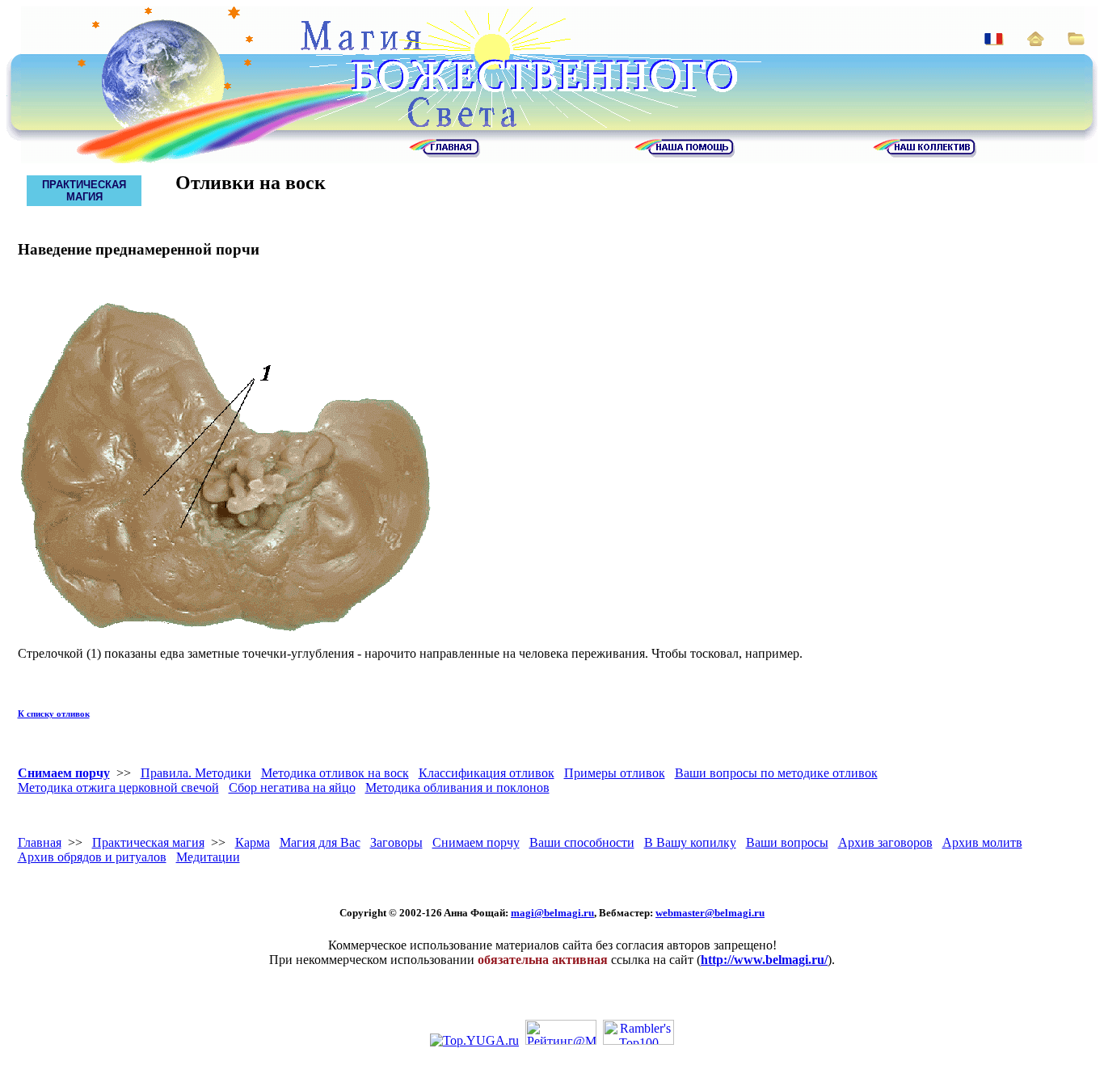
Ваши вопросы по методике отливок (776, 773)
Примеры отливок (614, 773)
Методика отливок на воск (335, 773)
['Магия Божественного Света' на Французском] (994, 41)
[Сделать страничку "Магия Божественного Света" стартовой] (1035, 41)
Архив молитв (982, 842)
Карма (252, 842)
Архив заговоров (885, 842)
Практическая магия (148, 842)
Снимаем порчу (64, 773)
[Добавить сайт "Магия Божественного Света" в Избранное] (1076, 41)
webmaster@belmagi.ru (710, 913)
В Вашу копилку (690, 842)
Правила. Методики (196, 773)
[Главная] (444, 153)
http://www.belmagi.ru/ (764, 959)
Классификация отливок (486, 773)
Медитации (208, 857)
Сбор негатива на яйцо (292, 787)
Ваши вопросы (787, 842)
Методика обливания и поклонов (457, 787)
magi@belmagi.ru (552, 913)
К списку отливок (54, 713)
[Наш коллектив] (924, 153)
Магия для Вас (320, 842)
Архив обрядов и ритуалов (92, 857)
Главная (39, 842)
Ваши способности (581, 842)
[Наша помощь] (684, 153)
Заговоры (396, 842)
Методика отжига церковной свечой (118, 787)
